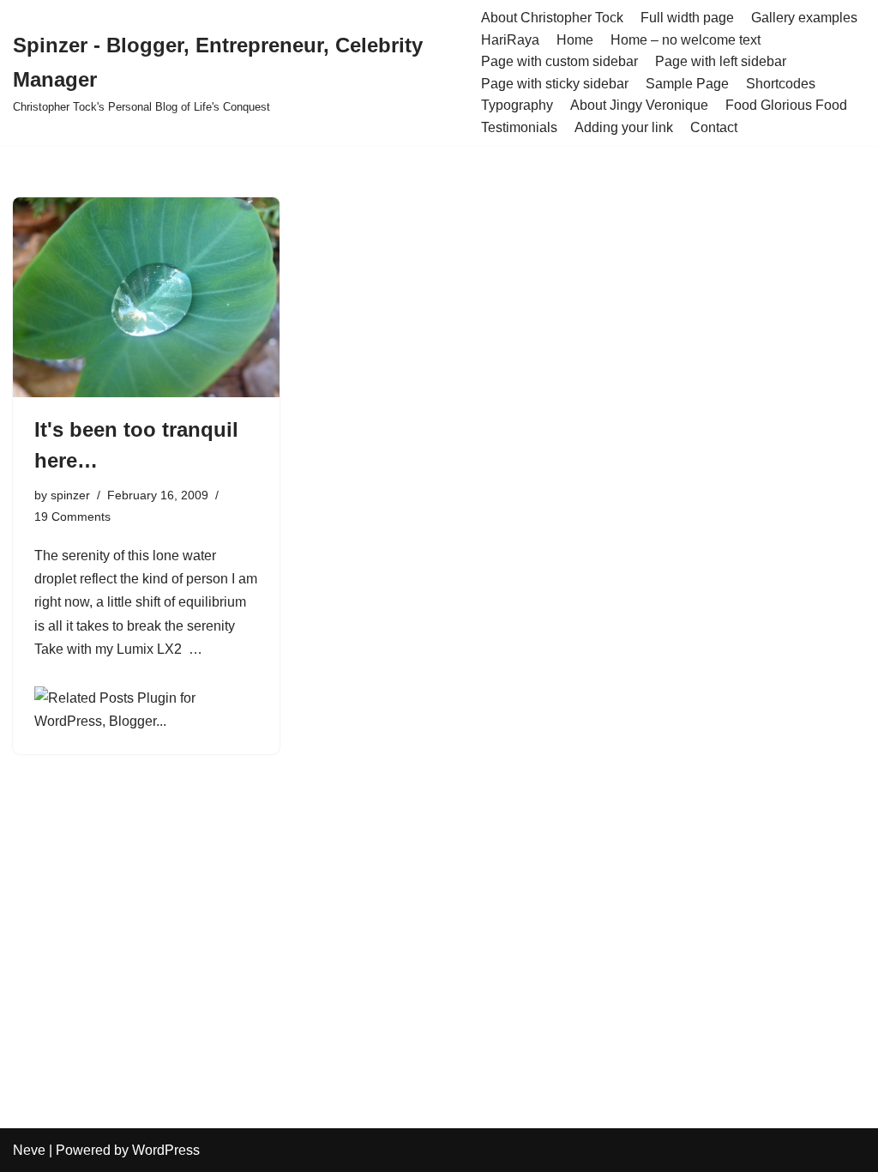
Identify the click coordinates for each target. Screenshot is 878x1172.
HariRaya (510, 40)
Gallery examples (804, 17)
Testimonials (519, 127)
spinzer (70, 495)
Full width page (687, 17)
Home (574, 40)
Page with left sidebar (720, 61)
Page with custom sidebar (559, 61)
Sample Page (687, 83)
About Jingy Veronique (639, 105)
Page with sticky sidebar (554, 83)
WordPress (166, 1150)
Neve (29, 1150)
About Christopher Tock (552, 17)
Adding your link (623, 127)
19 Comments (72, 516)
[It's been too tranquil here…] (146, 297)
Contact (713, 127)
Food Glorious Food (786, 105)
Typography (517, 105)
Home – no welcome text (685, 40)
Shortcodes (780, 83)
